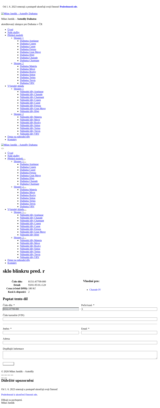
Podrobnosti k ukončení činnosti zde (19, 394)
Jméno (6, 328)
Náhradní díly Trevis (30, 131)
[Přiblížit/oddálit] (12, 375)
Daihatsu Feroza (28, 49)
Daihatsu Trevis (27, 80)
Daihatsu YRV (27, 83)
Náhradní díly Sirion (30, 125)
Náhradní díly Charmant (32, 97)
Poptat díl (8, 364)
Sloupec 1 (19, 38)
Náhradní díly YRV (29, 134)
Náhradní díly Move (30, 119)
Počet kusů (86, 305)
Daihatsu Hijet (27, 55)
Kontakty (12, 139)
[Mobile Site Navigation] (2, 148)
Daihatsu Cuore (27, 46)
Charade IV (95, 289)
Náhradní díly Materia (31, 117)
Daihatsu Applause (29, 40)
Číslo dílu (7, 305)
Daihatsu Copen (28, 43)
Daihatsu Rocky (28, 71)
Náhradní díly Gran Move (33, 108)
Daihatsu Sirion (27, 74)
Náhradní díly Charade (31, 94)
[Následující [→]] (5, 377)
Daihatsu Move (27, 69)
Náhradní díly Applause (31, 91)
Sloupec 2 (19, 63)
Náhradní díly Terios (30, 128)
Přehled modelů (15, 35)
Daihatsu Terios (27, 77)
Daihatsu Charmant (29, 60)
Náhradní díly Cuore (30, 102)
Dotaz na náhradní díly (19, 136)
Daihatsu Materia (28, 66)
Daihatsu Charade (29, 57)
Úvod (10, 29)
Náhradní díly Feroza (30, 105)
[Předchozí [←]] (2, 377)
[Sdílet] (5, 375)
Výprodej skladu (16, 86)
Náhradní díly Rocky (30, 122)
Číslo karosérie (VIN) (13, 315)
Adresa (6, 338)
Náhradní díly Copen (30, 100)
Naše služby (14, 32)
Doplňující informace (13, 348)
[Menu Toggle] (24, 159)
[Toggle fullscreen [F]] (9, 375)
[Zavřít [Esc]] (2, 375)
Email (84, 328)
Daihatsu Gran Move (30, 52)
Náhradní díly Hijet (29, 111)
